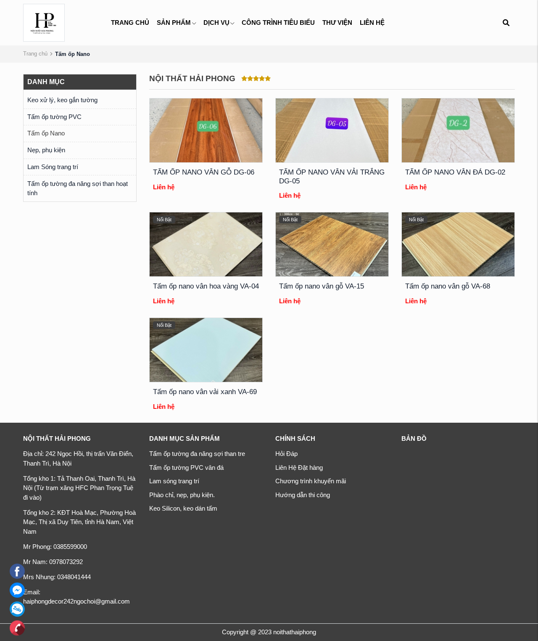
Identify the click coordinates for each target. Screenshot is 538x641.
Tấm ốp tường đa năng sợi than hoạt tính (77, 188)
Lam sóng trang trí (174, 481)
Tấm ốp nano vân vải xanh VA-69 (205, 392)
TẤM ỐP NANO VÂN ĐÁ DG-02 (455, 172)
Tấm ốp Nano (46, 133)
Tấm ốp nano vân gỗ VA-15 (321, 286)
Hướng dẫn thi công (302, 494)
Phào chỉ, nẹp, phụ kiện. (182, 494)
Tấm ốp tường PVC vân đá (186, 467)
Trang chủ (130, 22)
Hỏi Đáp (286, 453)
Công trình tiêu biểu (278, 22)
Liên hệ (372, 22)
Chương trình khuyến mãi (310, 481)
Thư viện (337, 22)
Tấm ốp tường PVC (54, 116)
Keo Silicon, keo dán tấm (183, 508)
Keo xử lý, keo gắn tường (62, 99)
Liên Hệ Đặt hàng (299, 467)
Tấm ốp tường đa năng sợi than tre (197, 453)
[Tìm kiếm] (506, 22)
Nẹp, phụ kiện (46, 150)
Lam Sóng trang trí (52, 166)
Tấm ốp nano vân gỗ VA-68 (447, 286)
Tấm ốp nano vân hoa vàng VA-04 (206, 286)
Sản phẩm (174, 22)
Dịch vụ (216, 22)
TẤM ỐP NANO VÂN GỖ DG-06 (203, 172)
